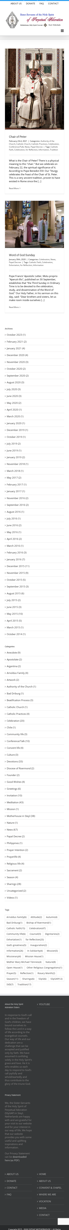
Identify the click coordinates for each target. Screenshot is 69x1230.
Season (12, 978)
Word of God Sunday (22, 255)
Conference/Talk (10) (18, 741)
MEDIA (42, 1208)
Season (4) (12, 877)
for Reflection (32, 149)
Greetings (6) (14, 788)
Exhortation (14, 265)
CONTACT (12, 1187)
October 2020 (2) (16, 368)
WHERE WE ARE (47, 1194)
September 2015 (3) (18, 586)
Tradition (54, 149)
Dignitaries (52, 934)
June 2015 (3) (14, 607)
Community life (16, 934)
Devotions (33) (15, 761)
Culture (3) (12, 754)
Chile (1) (11, 727)
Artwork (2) (13, 679)
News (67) (12, 829)
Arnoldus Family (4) (17, 672)
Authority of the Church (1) (21, 686)
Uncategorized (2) (16, 890)
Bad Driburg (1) (15, 693)
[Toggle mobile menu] (62, 30)
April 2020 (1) (14, 409)
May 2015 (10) (15, 613)
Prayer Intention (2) (17, 850)
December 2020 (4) (17, 355)
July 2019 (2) (14, 443)
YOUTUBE (44, 1004)
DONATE (11, 1181)
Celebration (53, 144)
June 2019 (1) (14, 450)
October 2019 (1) (16, 436)
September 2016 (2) (18, 504)
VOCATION (45, 1201)
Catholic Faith (35, 262)
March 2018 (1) (15, 470)
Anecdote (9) (13, 652)
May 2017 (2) (14, 477)
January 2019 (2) (16, 457)
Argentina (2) (14, 666)
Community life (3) (17, 734)
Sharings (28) (14, 884)
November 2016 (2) (17, 498)
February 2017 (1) (16, 484)
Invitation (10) (14, 795)
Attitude (36, 917)
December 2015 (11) (18, 566)
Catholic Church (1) (17, 707)
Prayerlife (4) (14, 856)
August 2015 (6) (15, 593)
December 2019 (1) (17, 430)
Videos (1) (12, 897)
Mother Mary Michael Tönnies (24, 962)
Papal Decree (37, 146)
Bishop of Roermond (38, 922)
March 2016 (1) (15, 545)
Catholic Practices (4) (18, 713)
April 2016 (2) (14, 538)
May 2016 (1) (14, 532)
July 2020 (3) (14, 389)
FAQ (9, 1194)
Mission (52, 950)
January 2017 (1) (16, 491)
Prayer (11, 973)
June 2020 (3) (14, 396)
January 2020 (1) (16, 423)
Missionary (14, 956)
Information (44, 149)
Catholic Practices (39, 144)
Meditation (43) (15, 802)
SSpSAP (56, 978)
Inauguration (38, 945)
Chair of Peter (17, 136)
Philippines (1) (14, 843)
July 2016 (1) (14, 518)
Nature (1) (12, 822)
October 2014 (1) (16, 634)
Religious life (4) (15, 863)
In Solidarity (35, 950)
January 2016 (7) (16, 559)
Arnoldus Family (16, 917)
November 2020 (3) (17, 362)
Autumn (51, 917)
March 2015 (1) (15, 627)
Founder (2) (13, 775)
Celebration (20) (15, 720)
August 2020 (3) (15, 382)
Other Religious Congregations (44, 967)
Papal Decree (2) (16, 836)
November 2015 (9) (17, 572)
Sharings (28, 978)
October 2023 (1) (16, 334)
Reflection (26, 973)
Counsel (35, 934)
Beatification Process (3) (20, 700)
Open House (14, 967)
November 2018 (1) (17, 464)
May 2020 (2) (14, 402)
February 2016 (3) (16, 552)
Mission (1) (13, 809)
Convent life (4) (15, 747)
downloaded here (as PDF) (15, 1158)
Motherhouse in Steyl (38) (21, 816)
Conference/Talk (16, 146)
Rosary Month (46, 973)
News (27, 146)
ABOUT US (12, 1174)
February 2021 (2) (16, 341)
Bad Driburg (14, 922)
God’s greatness (16, 945)
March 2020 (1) (15, 416)
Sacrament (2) (14, 870)
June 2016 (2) (14, 525)
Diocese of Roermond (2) (20, 768)
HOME (42, 1174)
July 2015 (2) (14, 600)
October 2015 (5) (16, 579)
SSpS (42, 978)
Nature (51, 962)
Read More (14, 188)
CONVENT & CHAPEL (50, 1187)
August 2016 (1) (15, 511)
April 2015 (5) (14, 620)
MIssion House (34, 956)
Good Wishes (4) (16, 781)
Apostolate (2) (14, 659)
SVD (10, 984)
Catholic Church (23, 144)
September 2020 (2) (18, 375)
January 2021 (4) (16, 348)
